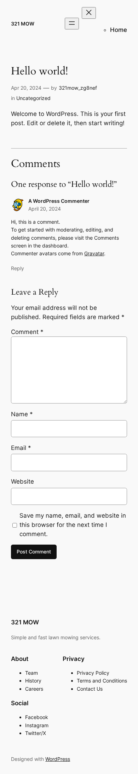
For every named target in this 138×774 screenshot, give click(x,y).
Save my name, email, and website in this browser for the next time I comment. (72, 525)
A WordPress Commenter (59, 201)
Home (118, 29)
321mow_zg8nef (78, 88)
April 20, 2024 (44, 209)
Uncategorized (33, 98)
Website (22, 481)
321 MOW (22, 24)
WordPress (57, 759)
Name (22, 414)
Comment (27, 331)
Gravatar (94, 253)
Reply (17, 268)
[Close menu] (89, 13)
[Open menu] (72, 23)
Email (21, 447)
